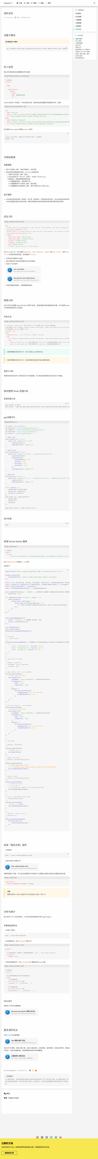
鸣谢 (42, 3)
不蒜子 (12, 917)
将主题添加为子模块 (11, 42)
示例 (27, 3)
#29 (45, 894)
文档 (20, 3)
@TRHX (9, 1035)
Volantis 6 (8, 3)
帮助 (34, 3)
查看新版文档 (9, 1153)
